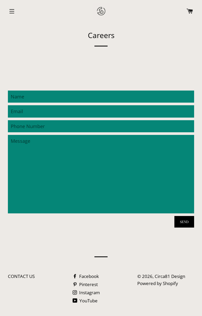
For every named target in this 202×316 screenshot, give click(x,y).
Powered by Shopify (157, 283)
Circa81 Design (170, 276)
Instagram (89, 292)
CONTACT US (21, 276)
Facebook (88, 276)
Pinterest (88, 284)
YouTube (88, 301)
